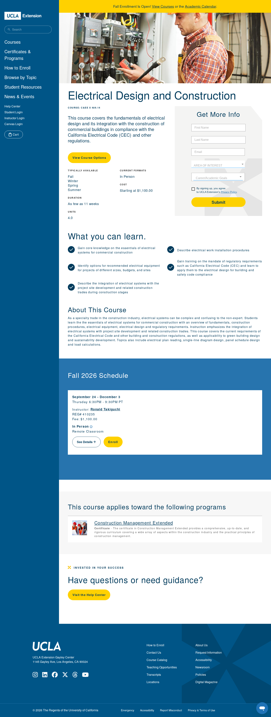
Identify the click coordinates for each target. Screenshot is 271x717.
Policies (200, 674)
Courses (12, 42)
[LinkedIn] (44, 676)
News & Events (19, 96)
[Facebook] (55, 676)
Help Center (12, 106)
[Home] (22, 16)
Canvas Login (13, 124)
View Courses (163, 6)
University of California (83, 710)
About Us (201, 645)
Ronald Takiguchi (105, 409)
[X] (65, 676)
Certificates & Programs (17, 54)
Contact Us (154, 652)
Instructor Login (14, 118)
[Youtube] (85, 676)
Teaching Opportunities (162, 667)
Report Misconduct (171, 710)
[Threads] (75, 676)
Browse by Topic (20, 77)
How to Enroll (17, 67)
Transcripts (154, 674)
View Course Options (89, 157)
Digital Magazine (206, 682)
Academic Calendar (200, 6)
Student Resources (23, 86)
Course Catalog (157, 660)
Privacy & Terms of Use (201, 710)
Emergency (127, 710)
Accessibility (203, 660)
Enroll (113, 442)
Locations (153, 682)
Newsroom (202, 667)
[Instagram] (35, 676)
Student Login (13, 112)
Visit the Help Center (89, 595)
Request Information (208, 652)
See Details (85, 442)
